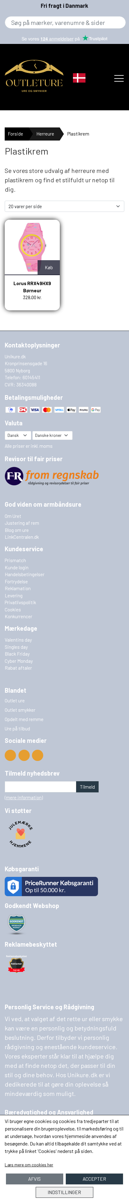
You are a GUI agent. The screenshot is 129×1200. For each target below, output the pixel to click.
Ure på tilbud (17, 728)
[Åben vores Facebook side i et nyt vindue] (24, 755)
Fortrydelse (16, 581)
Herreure (45, 133)
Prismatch (15, 560)
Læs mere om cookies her (29, 1164)
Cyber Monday (19, 661)
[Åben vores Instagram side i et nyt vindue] (37, 755)
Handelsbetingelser (24, 574)
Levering (14, 595)
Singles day (16, 647)
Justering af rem (22, 523)
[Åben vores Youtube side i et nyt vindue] (10, 755)
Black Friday (17, 654)
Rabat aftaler (18, 668)
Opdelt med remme (24, 719)
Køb (49, 267)
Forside (15, 133)
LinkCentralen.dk (22, 537)
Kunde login (16, 567)
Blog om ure (17, 530)
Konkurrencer (18, 616)
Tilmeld (87, 787)
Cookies (13, 609)
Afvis (34, 1179)
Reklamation (18, 588)
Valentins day (18, 640)
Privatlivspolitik (20, 602)
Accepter (94, 1179)
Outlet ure (15, 700)
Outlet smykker (20, 710)
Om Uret (13, 516)
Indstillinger (64, 1192)
